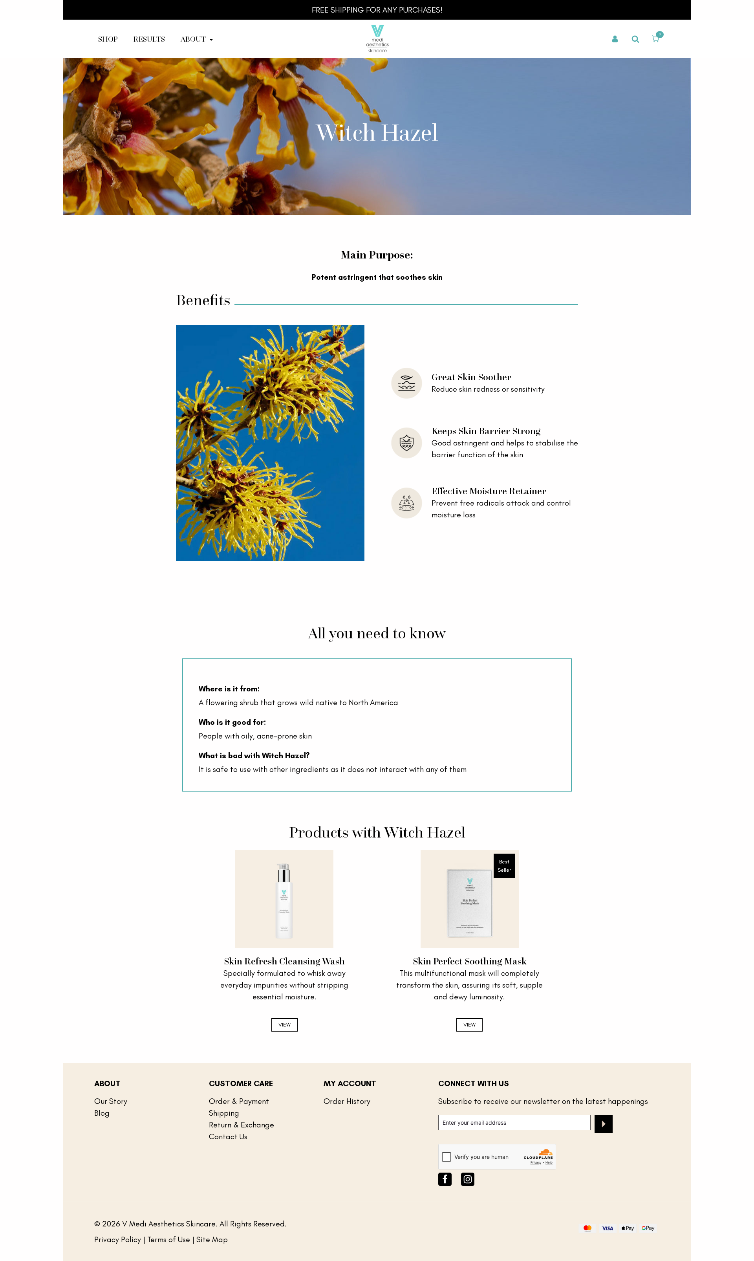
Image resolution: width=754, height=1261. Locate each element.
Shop (108, 39)
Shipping (224, 1113)
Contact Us (228, 1136)
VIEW (284, 1024)
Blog (102, 1113)
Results (149, 39)
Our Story (110, 1101)
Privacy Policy (117, 1239)
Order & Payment (239, 1101)
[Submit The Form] (604, 1125)
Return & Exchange (241, 1124)
